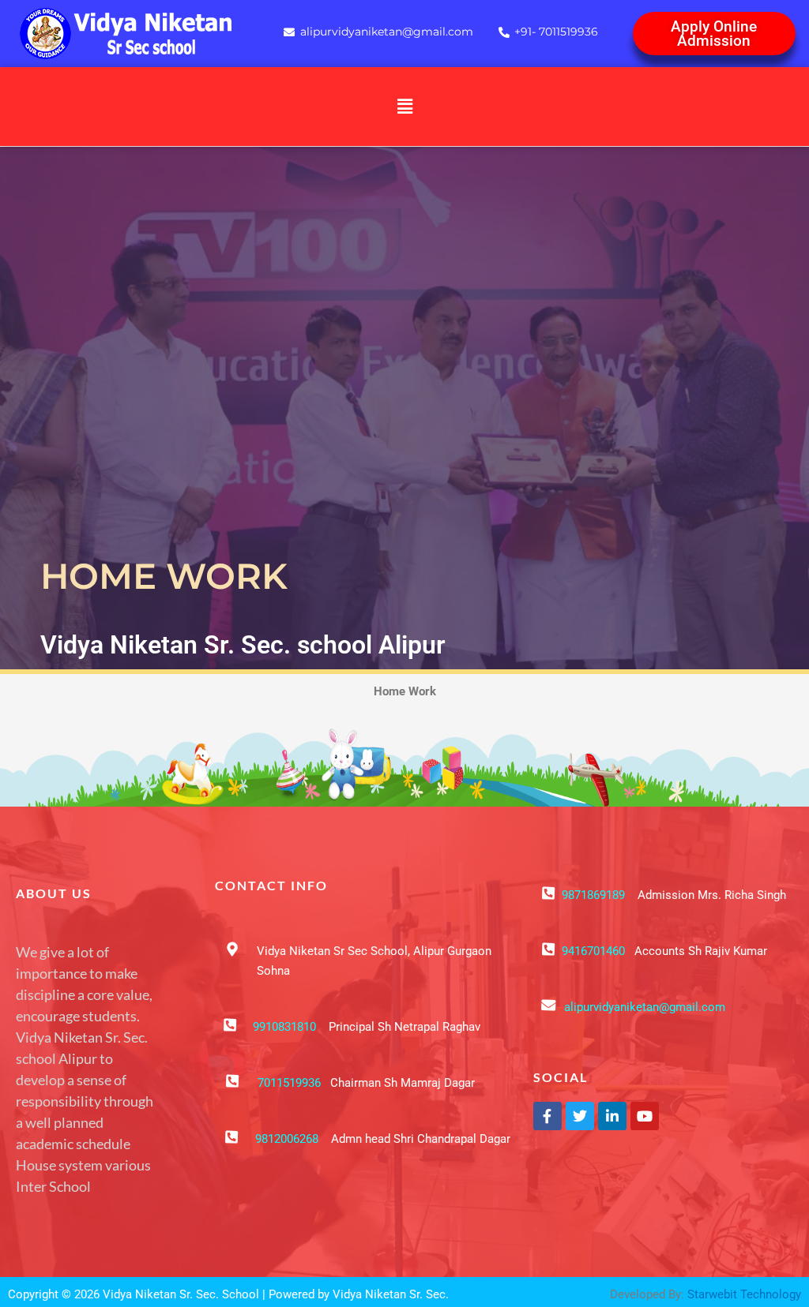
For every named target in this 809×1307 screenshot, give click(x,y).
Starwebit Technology (744, 1294)
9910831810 (284, 1027)
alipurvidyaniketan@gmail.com (644, 1007)
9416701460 (593, 951)
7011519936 (289, 1083)
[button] (404, 106)
